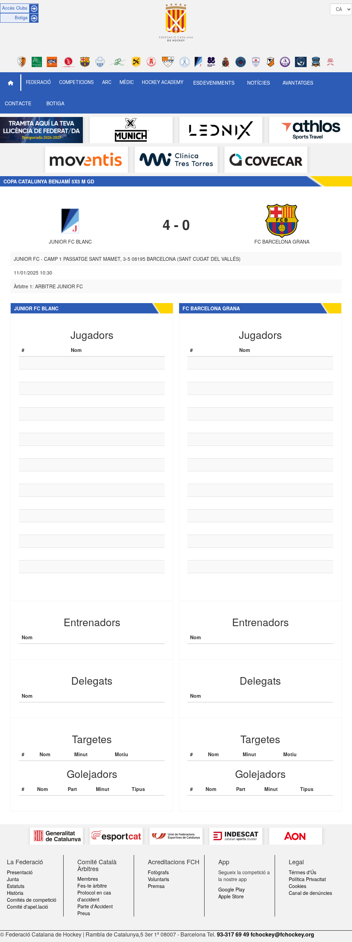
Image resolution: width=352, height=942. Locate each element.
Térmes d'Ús (302, 872)
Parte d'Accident (95, 906)
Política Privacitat (307, 879)
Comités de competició (31, 899)
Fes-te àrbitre (92, 885)
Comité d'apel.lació (27, 906)
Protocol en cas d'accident (94, 896)
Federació (38, 82)
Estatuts (15, 885)
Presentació (20, 872)
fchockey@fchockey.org (282, 934)
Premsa (156, 885)
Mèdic (127, 82)
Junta (13, 879)
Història (15, 892)
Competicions (76, 82)
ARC (106, 82)
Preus (83, 913)
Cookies (297, 885)
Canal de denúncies (310, 892)
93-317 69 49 (233, 934)
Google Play (231, 889)
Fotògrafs (158, 872)
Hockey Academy (163, 82)
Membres (87, 878)
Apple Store (231, 896)
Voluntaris (158, 879)
